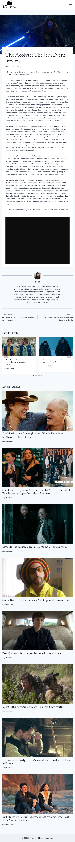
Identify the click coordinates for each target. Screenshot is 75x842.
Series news (10, 51)
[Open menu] (70, 5)
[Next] (69, 355)
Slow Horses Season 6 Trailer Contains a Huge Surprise (34, 547)
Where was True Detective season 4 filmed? (53, 361)
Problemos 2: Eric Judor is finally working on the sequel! (18, 317)
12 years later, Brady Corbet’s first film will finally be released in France (37, 762)
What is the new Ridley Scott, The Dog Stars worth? (33, 707)
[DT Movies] (9, 5)
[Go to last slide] (6, 355)
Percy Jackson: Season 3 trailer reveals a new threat (31, 654)
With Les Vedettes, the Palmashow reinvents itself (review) (16, 362)
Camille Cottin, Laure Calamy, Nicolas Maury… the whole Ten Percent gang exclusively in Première (36, 492)
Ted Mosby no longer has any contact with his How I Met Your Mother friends (35, 818)
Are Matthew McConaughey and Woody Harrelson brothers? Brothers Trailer (32, 435)
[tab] (33, 375)
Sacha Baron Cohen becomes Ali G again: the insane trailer (37, 600)
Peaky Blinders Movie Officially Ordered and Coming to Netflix (56, 317)
